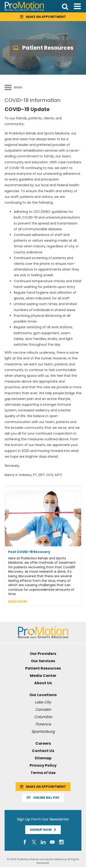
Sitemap (43, 758)
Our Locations (43, 694)
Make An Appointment (44, 786)
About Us (43, 683)
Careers (43, 743)
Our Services (43, 661)
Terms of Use (43, 772)
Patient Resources (43, 668)
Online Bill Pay (44, 797)
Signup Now (42, 829)
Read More (17, 601)
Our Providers (43, 653)
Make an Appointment (44, 16)
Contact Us (43, 750)
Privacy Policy (43, 765)
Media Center (43, 675)
